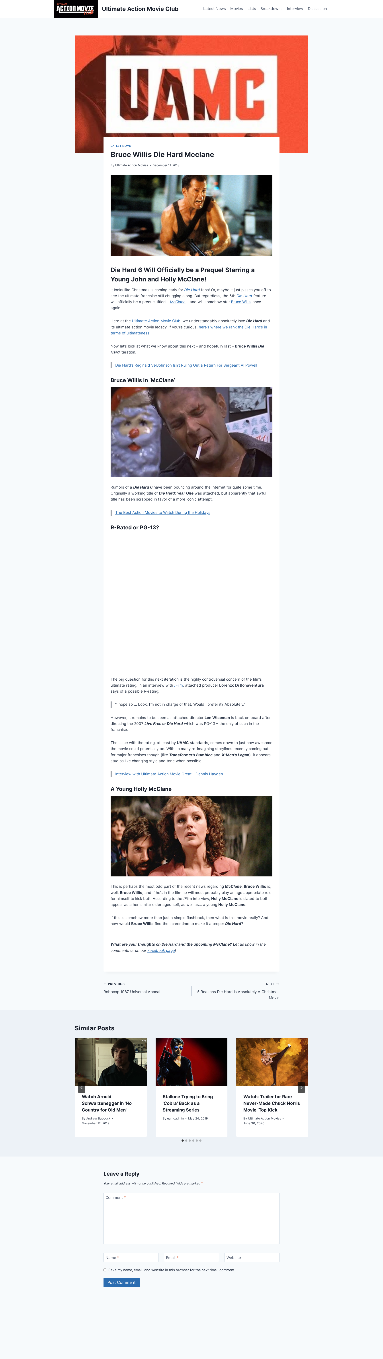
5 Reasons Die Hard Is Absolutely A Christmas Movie (238, 991)
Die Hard (192, 290)
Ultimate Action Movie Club (156, 321)
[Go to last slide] (81, 1087)
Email (172, 1257)
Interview (295, 8)
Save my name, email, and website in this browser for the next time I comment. (171, 1270)
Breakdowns (271, 8)
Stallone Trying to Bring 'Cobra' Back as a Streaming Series (188, 1103)
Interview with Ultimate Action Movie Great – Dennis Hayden (169, 774)
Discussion (317, 8)
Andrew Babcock (98, 1118)
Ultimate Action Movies (131, 165)
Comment (116, 1197)
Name (112, 1257)
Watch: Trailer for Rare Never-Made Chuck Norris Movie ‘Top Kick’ (271, 1103)
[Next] (301, 1087)
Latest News (214, 8)
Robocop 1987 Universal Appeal (132, 988)
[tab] (183, 1140)
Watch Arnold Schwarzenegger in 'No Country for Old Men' (107, 1103)
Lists (252, 8)
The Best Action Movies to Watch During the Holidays (162, 512)
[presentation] (111, 1062)
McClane (178, 302)
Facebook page (161, 950)
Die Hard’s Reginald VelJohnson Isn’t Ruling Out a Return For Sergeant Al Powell (186, 365)
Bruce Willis (241, 302)
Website (234, 1257)
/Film (178, 685)
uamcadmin (175, 1118)
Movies (236, 8)
